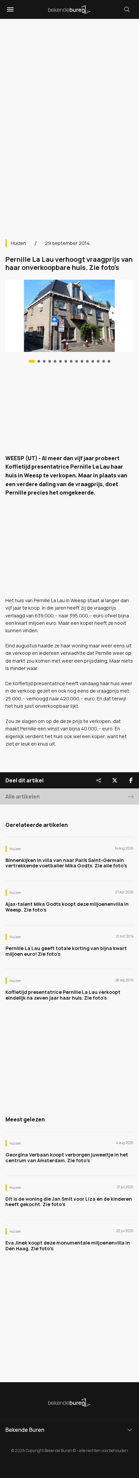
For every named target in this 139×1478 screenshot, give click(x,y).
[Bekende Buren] (69, 9)
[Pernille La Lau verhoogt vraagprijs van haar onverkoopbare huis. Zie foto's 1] (38, 361)
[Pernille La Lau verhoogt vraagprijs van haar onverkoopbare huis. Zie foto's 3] (49, 361)
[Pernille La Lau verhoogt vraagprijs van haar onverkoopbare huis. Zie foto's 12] (98, 361)
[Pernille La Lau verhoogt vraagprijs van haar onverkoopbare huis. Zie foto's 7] (71, 361)
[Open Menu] (9, 9)
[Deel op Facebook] (131, 780)
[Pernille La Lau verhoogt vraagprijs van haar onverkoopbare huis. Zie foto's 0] (32, 361)
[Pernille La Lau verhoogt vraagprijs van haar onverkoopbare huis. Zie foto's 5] (60, 361)
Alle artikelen (22, 796)
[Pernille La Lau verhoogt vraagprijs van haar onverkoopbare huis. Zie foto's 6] (65, 361)
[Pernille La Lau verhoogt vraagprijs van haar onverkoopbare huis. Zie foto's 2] (44, 361)
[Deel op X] (115, 780)
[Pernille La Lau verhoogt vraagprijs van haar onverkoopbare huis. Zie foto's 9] (82, 361)
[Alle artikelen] (109, 361)
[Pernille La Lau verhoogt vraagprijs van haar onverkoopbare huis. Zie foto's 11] (92, 361)
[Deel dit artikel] (98, 780)
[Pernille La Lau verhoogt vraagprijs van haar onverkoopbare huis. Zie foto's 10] (87, 361)
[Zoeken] (127, 9)
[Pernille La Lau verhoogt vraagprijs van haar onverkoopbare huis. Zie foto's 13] (103, 361)
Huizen (18, 243)
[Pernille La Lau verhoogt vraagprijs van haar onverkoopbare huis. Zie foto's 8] (76, 361)
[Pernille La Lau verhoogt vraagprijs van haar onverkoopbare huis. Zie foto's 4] (55, 361)
